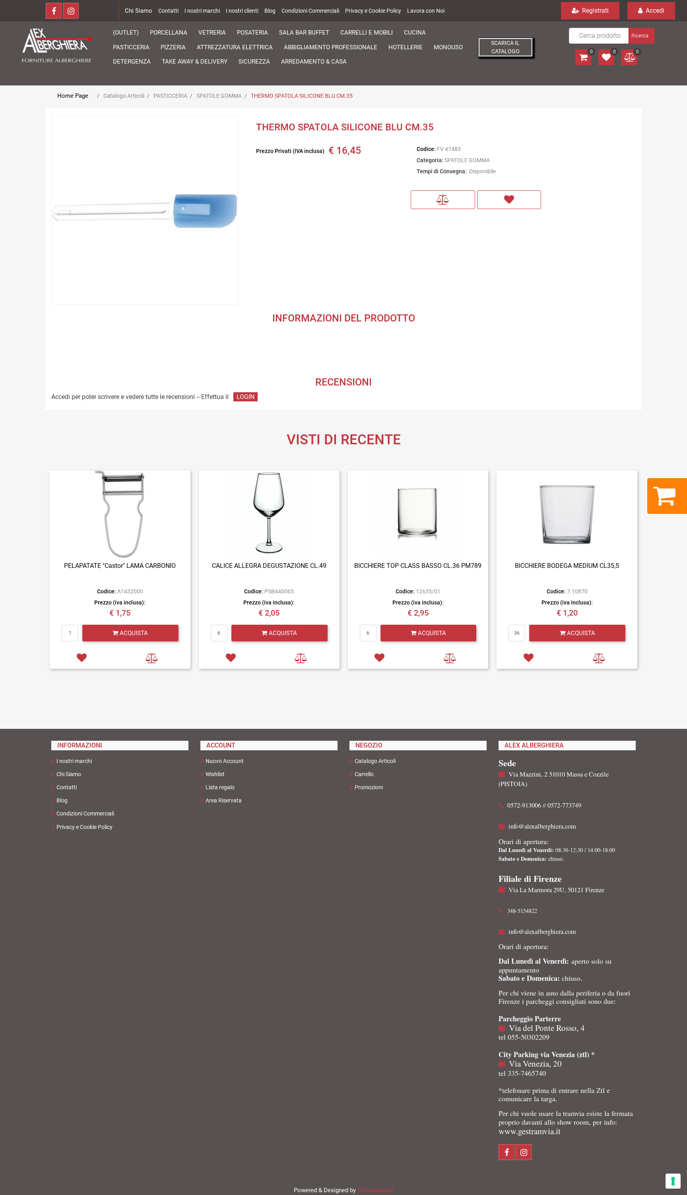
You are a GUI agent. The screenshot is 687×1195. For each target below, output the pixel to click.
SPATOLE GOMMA (219, 96)
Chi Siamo (138, 10)
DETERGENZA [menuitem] (132, 61)
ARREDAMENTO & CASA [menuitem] (314, 61)
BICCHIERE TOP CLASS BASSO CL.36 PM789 (417, 565)
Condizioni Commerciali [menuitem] (85, 813)
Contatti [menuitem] (66, 787)
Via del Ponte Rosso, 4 (547, 1027)
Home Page (72, 95)
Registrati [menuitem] (594, 10)
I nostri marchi (202, 11)
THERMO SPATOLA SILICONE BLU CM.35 (302, 96)
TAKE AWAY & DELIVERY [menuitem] (194, 61)
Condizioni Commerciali (310, 11)
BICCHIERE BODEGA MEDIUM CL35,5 (567, 565)
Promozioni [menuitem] (369, 787)
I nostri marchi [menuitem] (74, 761)
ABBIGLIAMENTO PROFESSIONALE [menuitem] (330, 47)
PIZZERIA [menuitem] (173, 47)
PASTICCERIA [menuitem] (131, 47)
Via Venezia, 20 (535, 1063)
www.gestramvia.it (530, 1131)
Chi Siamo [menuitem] (68, 774)
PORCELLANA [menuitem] (168, 32)
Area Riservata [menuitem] (224, 800)
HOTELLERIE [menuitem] (405, 47)
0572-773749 (564, 805)
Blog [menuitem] (62, 800)
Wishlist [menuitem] (215, 774)
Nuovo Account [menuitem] (225, 761)
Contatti (168, 11)
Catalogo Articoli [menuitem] (375, 761)
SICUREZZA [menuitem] (254, 61)
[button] (640, 36)
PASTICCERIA (170, 96)
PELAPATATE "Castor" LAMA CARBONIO (120, 565)
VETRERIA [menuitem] (212, 32)
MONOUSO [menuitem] (448, 47)
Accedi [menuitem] (654, 10)
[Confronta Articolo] (443, 199)
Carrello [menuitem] (364, 774)
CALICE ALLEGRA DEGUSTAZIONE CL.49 (269, 565)
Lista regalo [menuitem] (220, 787)
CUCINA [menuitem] (415, 32)
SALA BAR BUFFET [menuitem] (304, 32)
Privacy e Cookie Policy (373, 11)
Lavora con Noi (425, 11)
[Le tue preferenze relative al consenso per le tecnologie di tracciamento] (673, 1181)
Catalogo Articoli (123, 96)
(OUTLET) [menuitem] (126, 32)
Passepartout (375, 1190)
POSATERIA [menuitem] (252, 32)
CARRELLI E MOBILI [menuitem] (366, 32)
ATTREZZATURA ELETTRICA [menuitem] (235, 47)
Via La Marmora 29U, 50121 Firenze (556, 889)
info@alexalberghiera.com (542, 826)
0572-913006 (524, 805)
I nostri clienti (242, 11)
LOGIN (245, 397)
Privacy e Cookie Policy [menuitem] (84, 827)
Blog (270, 11)
